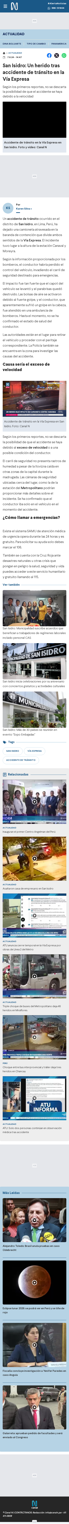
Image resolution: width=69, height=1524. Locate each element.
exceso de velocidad (32, 447)
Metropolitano (32, 488)
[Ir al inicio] (14, 6)
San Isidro (26, 224)
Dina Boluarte (12, 44)
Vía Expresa (32, 240)
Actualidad (15, 53)
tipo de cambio (36, 44)
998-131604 (58, 8)
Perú (5, 1063)
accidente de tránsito (23, 219)
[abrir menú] (5, 6)
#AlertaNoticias (57, 4)
